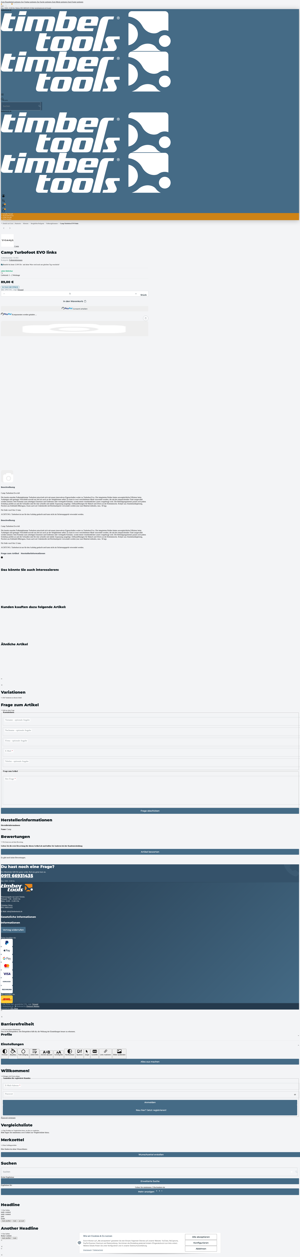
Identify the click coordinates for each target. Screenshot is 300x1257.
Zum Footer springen (75, 2)
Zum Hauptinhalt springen (11, 2)
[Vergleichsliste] (3, 200)
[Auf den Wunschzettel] (145, 318)
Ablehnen (201, 1248)
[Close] (1, 685)
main (14, 1221)
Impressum (87, 1250)
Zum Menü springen (60, 2)
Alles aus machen (150, 1061)
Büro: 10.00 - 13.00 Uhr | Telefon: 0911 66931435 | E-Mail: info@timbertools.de (24, 8)
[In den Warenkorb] (3, 232)
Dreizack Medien (32, 1006)
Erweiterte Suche (150, 1181)
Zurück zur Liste (7, 223)
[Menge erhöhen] (136, 294)
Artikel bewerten (150, 851)
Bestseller (6, 4)
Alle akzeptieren (201, 1237)
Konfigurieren (201, 1242)
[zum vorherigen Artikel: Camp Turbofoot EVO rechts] (4, 228)
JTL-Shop (14, 1008)
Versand (20, 290)
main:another (6, 1221)
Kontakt (49, 8)
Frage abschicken (150, 810)
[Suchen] (39, 106)
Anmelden (150, 1102)
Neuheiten (16, 4)
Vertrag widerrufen (13, 929)
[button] (3, 94)
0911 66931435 (17, 875)
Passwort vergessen (8, 1118)
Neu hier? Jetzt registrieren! (151, 1110)
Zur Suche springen (44, 2)
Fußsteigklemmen (15, 260)
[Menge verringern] (4, 294)
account (21, 1221)
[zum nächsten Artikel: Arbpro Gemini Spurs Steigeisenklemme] (10, 228)
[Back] (1, 679)
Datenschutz (98, 1250)
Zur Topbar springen (29, 2)
